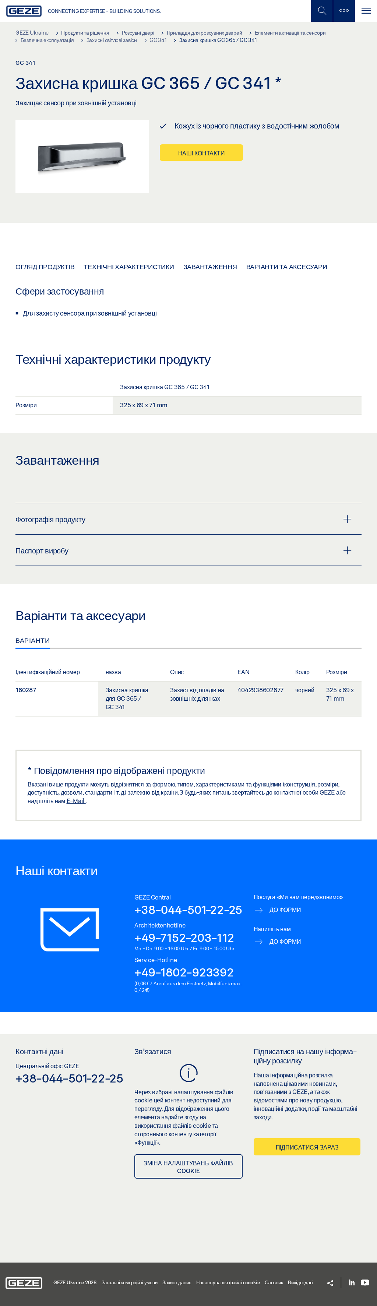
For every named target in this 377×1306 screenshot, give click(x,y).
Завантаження (210, 267)
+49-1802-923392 (183, 972)
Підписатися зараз (307, 1147)
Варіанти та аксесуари (286, 267)
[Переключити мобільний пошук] (322, 11)
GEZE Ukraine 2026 (74, 1282)
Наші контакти (201, 152)
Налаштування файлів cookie (228, 1282)
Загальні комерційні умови (130, 1282)
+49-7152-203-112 (184, 937)
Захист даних (176, 1282)
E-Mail (76, 800)
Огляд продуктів (44, 267)
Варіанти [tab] (32, 640)
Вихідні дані (300, 1282)
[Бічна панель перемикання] (344, 11)
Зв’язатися (152, 1051)
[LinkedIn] (351, 1283)
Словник (274, 1282)
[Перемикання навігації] (366, 11)
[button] (330, 1283)
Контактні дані (39, 1051)
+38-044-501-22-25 (188, 909)
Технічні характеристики (129, 267)
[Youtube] (365, 1283)
